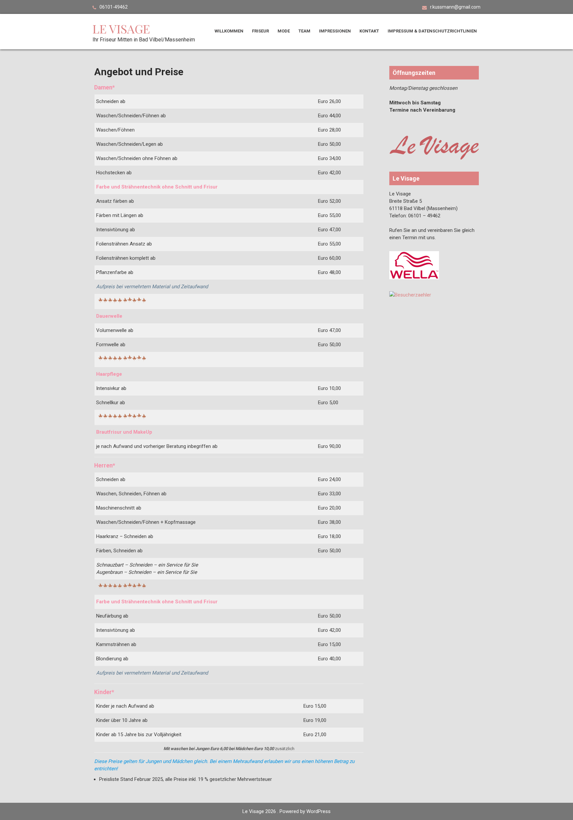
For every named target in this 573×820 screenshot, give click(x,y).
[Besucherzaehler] (410, 295)
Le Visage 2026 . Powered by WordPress (286, 811)
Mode (284, 30)
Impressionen (335, 30)
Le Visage (121, 28)
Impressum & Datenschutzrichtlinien (432, 30)
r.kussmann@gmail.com (455, 7)
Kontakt (369, 30)
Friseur (260, 30)
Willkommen (229, 30)
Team (304, 30)
